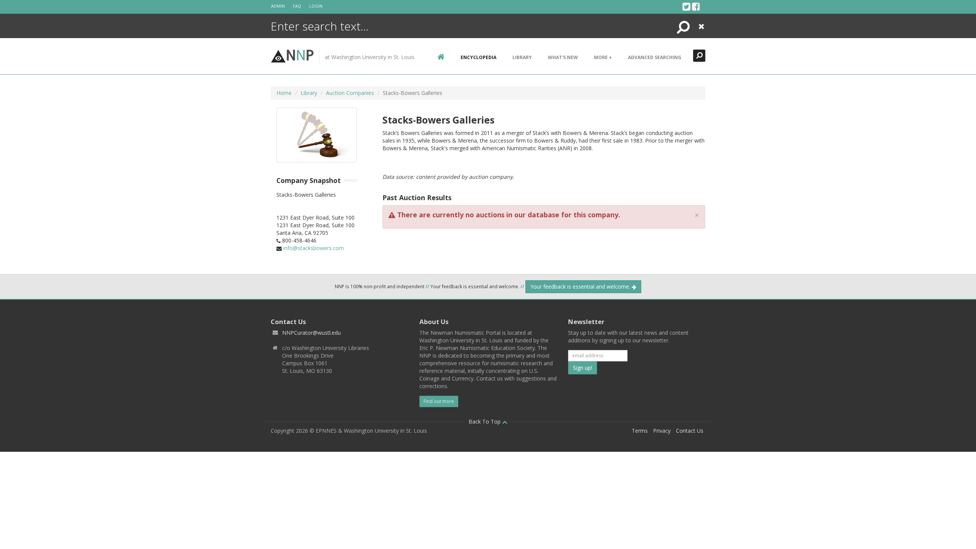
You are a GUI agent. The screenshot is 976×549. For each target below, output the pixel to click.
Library (522, 57)
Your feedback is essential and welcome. (581, 286)
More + (603, 57)
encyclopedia (478, 57)
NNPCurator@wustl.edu (311, 332)
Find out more (439, 401)
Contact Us (689, 430)
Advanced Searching (654, 57)
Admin (278, 6)
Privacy (662, 430)
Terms (640, 430)
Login (316, 6)
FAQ (297, 6)
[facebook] (696, 6)
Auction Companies (350, 92)
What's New (563, 57)
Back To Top (485, 421)
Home (284, 92)
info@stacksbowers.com (313, 248)
